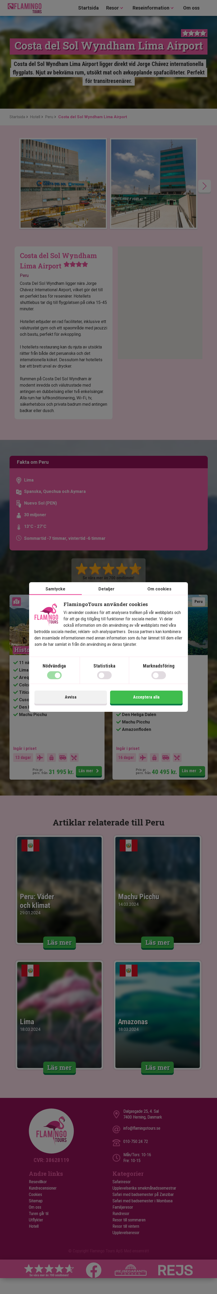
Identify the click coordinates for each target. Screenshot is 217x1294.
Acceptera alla (146, 697)
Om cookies (159, 588)
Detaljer (106, 588)
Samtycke (55, 588)
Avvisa (70, 697)
